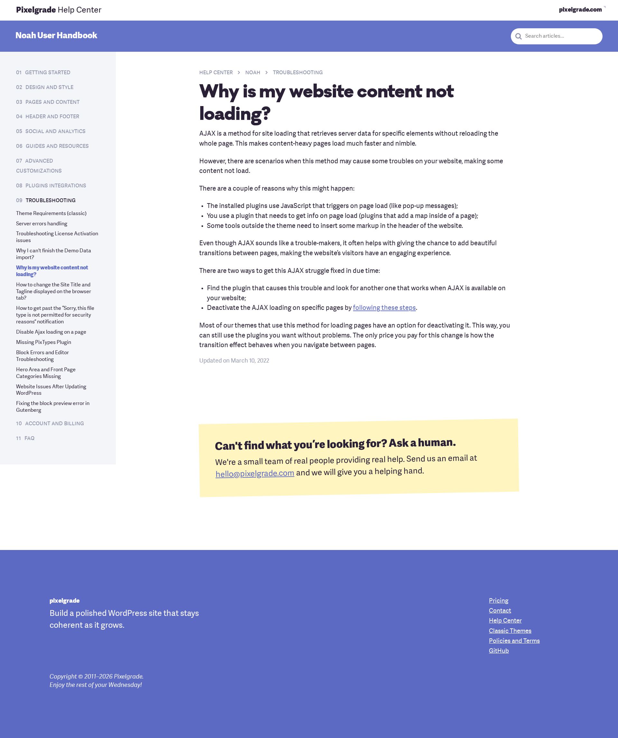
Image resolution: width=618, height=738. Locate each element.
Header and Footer (52, 116)
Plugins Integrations (55, 186)
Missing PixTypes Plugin (43, 342)
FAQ (29, 438)
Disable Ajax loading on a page (51, 332)
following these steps (384, 308)
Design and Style (49, 87)
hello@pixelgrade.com (254, 474)
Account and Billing (54, 423)
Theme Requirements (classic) (51, 213)
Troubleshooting (51, 200)
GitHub (499, 651)
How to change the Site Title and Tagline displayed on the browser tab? (53, 292)
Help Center (58, 10)
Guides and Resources (57, 146)
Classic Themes (510, 631)
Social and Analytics (55, 131)
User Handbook (56, 36)
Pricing (498, 601)
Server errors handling (41, 224)
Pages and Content (52, 102)
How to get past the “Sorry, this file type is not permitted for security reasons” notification (55, 315)
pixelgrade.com (580, 10)
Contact (500, 611)
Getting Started (47, 72)
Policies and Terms (514, 641)
